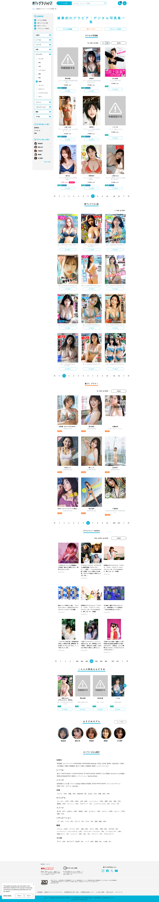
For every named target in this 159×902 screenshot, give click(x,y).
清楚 (61, 814)
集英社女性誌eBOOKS (64, 776)
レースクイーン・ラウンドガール (70, 831)
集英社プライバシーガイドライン (53, 892)
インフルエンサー (114, 831)
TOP (33, 9)
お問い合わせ (109, 892)
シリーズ (38, 44)
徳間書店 (72, 766)
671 (118, 661)
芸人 (87, 834)
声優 (104, 829)
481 (82, 661)
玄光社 (99, 763)
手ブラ (61, 841)
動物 (98, 841)
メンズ (89, 841)
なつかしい (95, 811)
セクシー (120, 811)
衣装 (37, 49)
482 (87, 661)
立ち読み (68, 91)
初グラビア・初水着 (75, 841)
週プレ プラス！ (42, 25)
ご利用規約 (40, 892)
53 (119, 376)
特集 (35, 133)
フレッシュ (41, 85)
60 (114, 196)
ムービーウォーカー (103, 766)
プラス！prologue (75, 783)
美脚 (40, 73)
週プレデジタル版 (42, 23)
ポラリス (68, 786)
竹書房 (67, 766)
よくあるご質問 (100, 892)
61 (119, 196)
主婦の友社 (115, 763)
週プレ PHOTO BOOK (64, 773)
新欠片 (78, 766)
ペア (60, 821)
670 (113, 661)
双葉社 (94, 766)
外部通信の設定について (87, 892)
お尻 (40, 66)
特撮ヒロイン (63, 834)
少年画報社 (60, 766)
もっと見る (120, 721)
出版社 (38, 35)
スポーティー (42, 89)
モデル (94, 829)
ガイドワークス (68, 763)
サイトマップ (118, 892)
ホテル (89, 821)
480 (77, 661)
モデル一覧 (47, 162)
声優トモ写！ (61, 786)
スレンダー (41, 58)
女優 (85, 829)
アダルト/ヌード (109, 834)
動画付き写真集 (86, 783)
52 (114, 376)
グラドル (62, 829)
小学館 (122, 763)
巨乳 (40, 62)
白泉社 (83, 766)
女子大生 (114, 829)
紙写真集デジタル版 (63, 783)
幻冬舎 (104, 763)
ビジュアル (39, 54)
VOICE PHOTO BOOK (99, 783)
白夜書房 (88, 766)
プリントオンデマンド (113, 783)
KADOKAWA (77, 763)
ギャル (40, 96)
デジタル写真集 (41, 20)
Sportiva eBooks (92, 776)
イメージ (38, 102)
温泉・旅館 (101, 821)
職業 (37, 112)
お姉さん (72, 811)
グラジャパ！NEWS (43, 28)
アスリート (97, 834)
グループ (79, 821)
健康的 (40, 81)
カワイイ (107, 811)
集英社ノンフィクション (79, 776)
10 (107, 196)
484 (96, 661)
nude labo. (75, 786)
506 (114, 523)
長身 (40, 77)
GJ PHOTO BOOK (89, 773)
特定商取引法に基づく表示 (71, 892)
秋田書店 (59, 763)
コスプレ (62, 793)
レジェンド (76, 834)
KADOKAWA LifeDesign (89, 763)
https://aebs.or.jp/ (54, 882)
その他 (38, 116)
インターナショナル (43, 92)
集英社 (109, 763)
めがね (93, 793)
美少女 (61, 811)
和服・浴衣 (104, 793)
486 (106, 661)
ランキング (37, 130)
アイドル (74, 829)
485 (101, 661)
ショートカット (42, 70)
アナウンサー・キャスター (94, 831)
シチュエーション (41, 107)
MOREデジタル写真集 (103, 773)
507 (119, 523)
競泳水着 (82, 793)
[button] (124, 685)
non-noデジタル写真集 (117, 773)
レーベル (38, 40)
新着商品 (36, 127)
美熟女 (83, 811)
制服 (72, 793)
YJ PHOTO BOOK (77, 773)
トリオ (69, 821)
